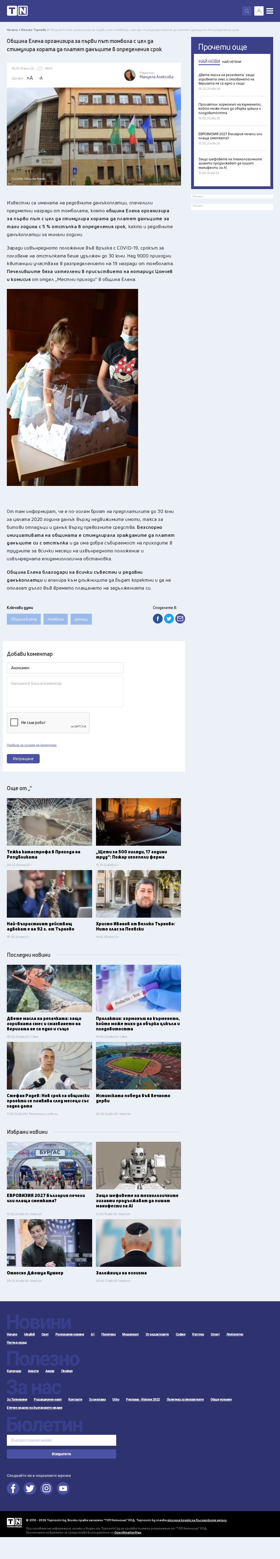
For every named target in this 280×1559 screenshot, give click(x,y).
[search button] (247, 11)
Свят (45, 1334)
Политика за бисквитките (185, 1399)
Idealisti (29, 1334)
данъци (81, 619)
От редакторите (157, 1334)
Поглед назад (17, 1342)
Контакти (75, 1399)
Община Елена (24, 619)
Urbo (115, 1399)
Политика (108, 1334)
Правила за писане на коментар (32, 745)
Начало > (14, 30)
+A (30, 78)
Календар (14, 1371)
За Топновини (17, 1399)
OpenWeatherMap (127, 1532)
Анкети (33, 1371)
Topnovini (14, 1523)
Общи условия (221, 1399)
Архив (49, 1371)
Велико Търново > (35, 30)
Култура (198, 1334)
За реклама (97, 1399)
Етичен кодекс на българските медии (34, 1408)
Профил (67, 1371)
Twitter (30, 1488)
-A (40, 78)
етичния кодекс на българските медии (197, 1520)
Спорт (215, 1334)
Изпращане (23, 758)
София (181, 1334)
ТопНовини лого (17, 10)
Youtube (63, 1488)
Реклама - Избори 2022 (143, 1399)
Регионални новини (70, 1334)
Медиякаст (130, 1334)
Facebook (13, 1488)
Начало (12, 1334)
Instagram (46, 1488)
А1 (93, 1334)
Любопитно (234, 1334)
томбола (56, 619)
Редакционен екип (48, 1399)
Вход (259, 11)
